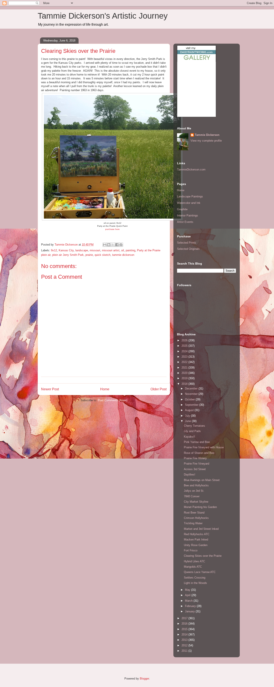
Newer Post (50, 389)
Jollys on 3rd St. (194, 490)
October (190, 399)
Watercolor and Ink (188, 202)
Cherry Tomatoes (194, 425)
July (188, 415)
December (191, 388)
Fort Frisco (190, 550)
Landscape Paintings (190, 196)
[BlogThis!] (109, 245)
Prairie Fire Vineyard (196, 463)
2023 (185, 356)
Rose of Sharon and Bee (199, 453)
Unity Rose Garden (195, 545)
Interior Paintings (187, 215)
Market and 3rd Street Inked (201, 528)
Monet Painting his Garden (200, 507)
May (188, 589)
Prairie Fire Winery (195, 458)
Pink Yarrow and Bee (197, 442)
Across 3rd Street (195, 469)
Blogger (144, 678)
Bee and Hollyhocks (196, 485)
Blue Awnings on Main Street (202, 480)
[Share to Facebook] (117, 245)
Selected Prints (186, 242)
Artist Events (185, 222)
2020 (185, 373)
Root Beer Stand (194, 512)
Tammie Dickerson (207, 134)
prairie (89, 254)
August (190, 410)
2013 (185, 639)
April (188, 595)
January (190, 611)
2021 (185, 367)
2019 (185, 378)
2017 (185, 618)
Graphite (182, 209)
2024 (185, 351)
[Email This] (105, 245)
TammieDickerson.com (191, 169)
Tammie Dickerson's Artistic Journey (103, 15)
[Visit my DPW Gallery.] (196, 60)
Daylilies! (189, 474)
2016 (185, 623)
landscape (81, 250)
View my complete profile (206, 140)
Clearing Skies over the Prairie (203, 555)
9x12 (54, 250)
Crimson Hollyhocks (196, 518)
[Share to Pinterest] (121, 245)
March (189, 600)
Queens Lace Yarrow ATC (200, 572)
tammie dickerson (123, 254)
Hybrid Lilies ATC (194, 561)
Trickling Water (193, 523)
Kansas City (66, 250)
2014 (185, 634)
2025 (185, 345)
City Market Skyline (196, 501)
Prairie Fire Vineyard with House (204, 447)
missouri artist (110, 250)
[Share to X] (113, 245)
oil (122, 250)
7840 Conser (192, 496)
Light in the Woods (195, 583)
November (191, 393)
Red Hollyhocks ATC (196, 534)
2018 (185, 383)
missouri (95, 250)
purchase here (112, 229)
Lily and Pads (192, 431)
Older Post (158, 389)
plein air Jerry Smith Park (68, 254)
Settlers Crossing (194, 577)
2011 (185, 650)
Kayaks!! (189, 436)
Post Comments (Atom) (112, 400)
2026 (185, 340)
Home (104, 389)
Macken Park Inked (196, 539)
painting (130, 250)
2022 (185, 362)
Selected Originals (188, 248)
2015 (185, 629)
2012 (185, 645)
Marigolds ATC (193, 566)
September (192, 404)
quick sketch (102, 254)
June (188, 421)
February (191, 606)
